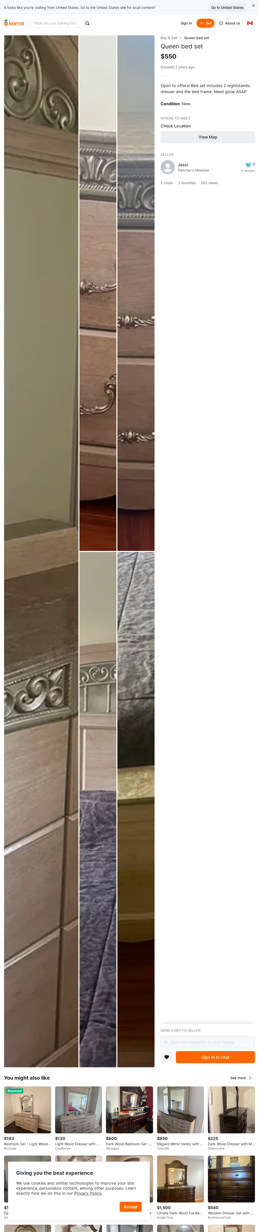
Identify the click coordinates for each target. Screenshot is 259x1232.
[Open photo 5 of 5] (136, 810)
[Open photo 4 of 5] (98, 810)
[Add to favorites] (167, 1057)
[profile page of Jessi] (168, 167)
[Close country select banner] (253, 5)
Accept (131, 1206)
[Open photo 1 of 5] (41, 551)
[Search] (87, 23)
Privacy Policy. (88, 1193)
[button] (241, 1077)
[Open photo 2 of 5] (98, 293)
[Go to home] (14, 23)
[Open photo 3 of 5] (136, 293)
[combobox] (57, 23)
